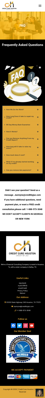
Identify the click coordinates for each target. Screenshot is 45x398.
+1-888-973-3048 (23, 310)
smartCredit (22, 288)
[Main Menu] (40, 6)
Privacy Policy (22, 291)
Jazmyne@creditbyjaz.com (24, 306)
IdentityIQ (22, 283)
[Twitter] (19, 325)
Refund (22, 293)
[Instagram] (25, 325)
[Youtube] (31, 325)
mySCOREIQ (22, 286)
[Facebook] (13, 325)
